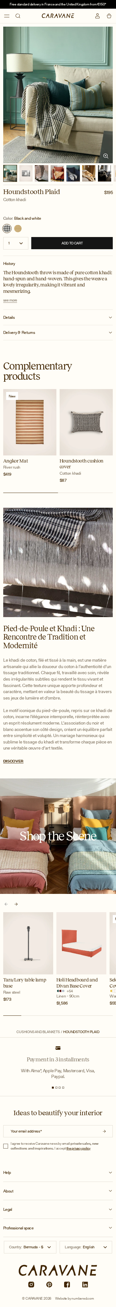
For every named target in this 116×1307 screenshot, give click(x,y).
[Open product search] (18, 16)
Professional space (18, 1228)
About (8, 1191)
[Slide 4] (63, 1088)
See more (10, 300)
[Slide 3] (60, 1088)
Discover (13, 761)
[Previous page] (6, 904)
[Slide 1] (53, 1088)
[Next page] (16, 904)
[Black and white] (7, 228)
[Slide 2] (56, 1088)
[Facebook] (67, 1285)
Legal (7, 1209)
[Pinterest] (49, 1285)
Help (7, 1172)
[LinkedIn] (85, 1285)
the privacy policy (78, 1148)
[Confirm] (104, 1131)
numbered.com (83, 1298)
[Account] (97, 16)
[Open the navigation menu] (7, 16)
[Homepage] (58, 15)
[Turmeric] (18, 228)
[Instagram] (31, 1285)
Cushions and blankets (38, 1032)
